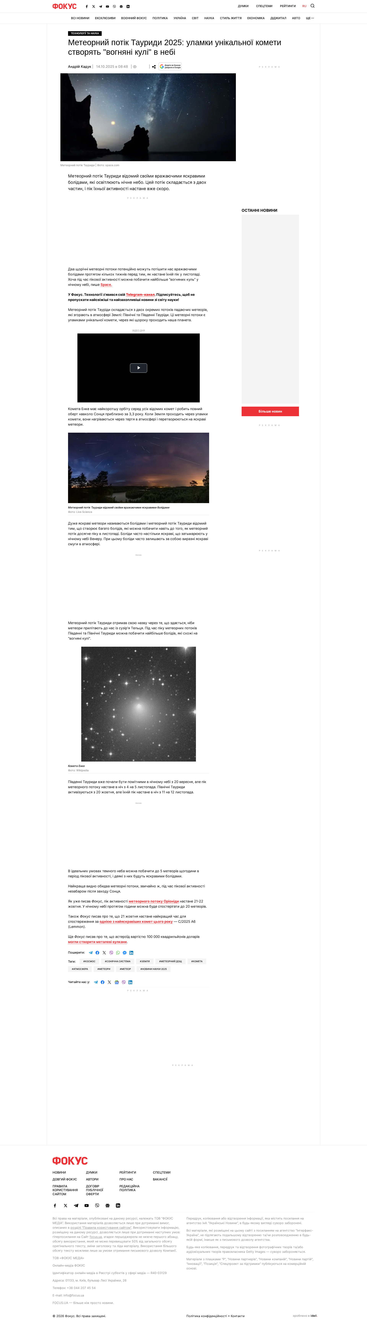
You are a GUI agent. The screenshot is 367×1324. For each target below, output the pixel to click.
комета (197, 961)
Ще (308, 18)
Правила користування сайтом (65, 1190)
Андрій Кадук (79, 67)
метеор (126, 969)
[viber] (97, 1205)
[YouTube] (107, 6)
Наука (209, 18)
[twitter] (65, 1205)
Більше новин (270, 411)
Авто (296, 18)
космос (90, 961)
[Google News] (121, 6)
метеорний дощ (171, 961)
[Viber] (114, 6)
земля (145, 961)
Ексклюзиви (105, 18)
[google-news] (107, 1205)
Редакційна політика (129, 1188)
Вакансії (160, 1179)
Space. (106, 285)
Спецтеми (264, 6)
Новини (59, 1172)
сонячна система (118, 961)
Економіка (256, 18)
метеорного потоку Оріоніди (154, 901)
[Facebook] (86, 6)
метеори (104, 969)
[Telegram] (100, 6)
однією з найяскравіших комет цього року (136, 921)
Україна (180, 18)
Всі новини (80, 18)
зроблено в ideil (305, 1316)
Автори (92, 1179)
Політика (160, 18)
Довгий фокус (65, 1179)
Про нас (126, 1179)
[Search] (312, 5)
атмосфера (80, 969)
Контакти (238, 1316)
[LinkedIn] (128, 6)
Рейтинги (288, 6)
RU (304, 6)
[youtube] (86, 1205)
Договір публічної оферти (94, 1190)
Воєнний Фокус (134, 18)
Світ (195, 18)
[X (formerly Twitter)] (93, 6)
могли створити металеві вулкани (97, 942)
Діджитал (278, 18)
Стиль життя (231, 18)
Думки (243, 6)
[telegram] (76, 1205)
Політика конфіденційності (206, 1316)
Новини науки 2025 (154, 969)
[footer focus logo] (70, 1161)
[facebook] (55, 1205)
